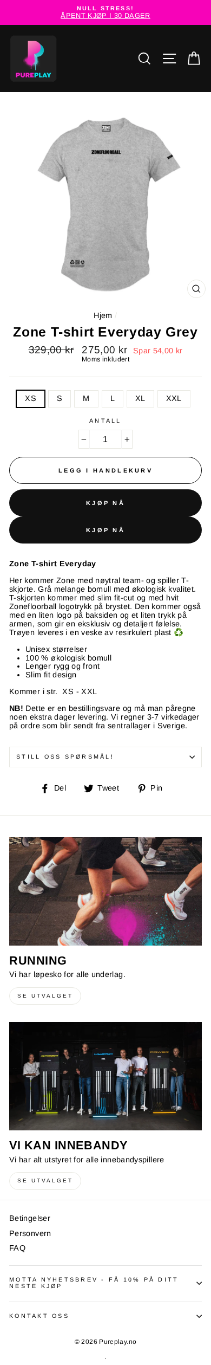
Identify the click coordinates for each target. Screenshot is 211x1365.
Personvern (30, 1233)
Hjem (103, 315)
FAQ (17, 1248)
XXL (174, 398)
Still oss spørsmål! (65, 756)
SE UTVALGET (45, 996)
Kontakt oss (39, 1315)
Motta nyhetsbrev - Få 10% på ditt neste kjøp (94, 1282)
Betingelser (29, 1218)
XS (30, 398)
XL (140, 398)
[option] (105, 12)
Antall (105, 421)
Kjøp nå (105, 503)
